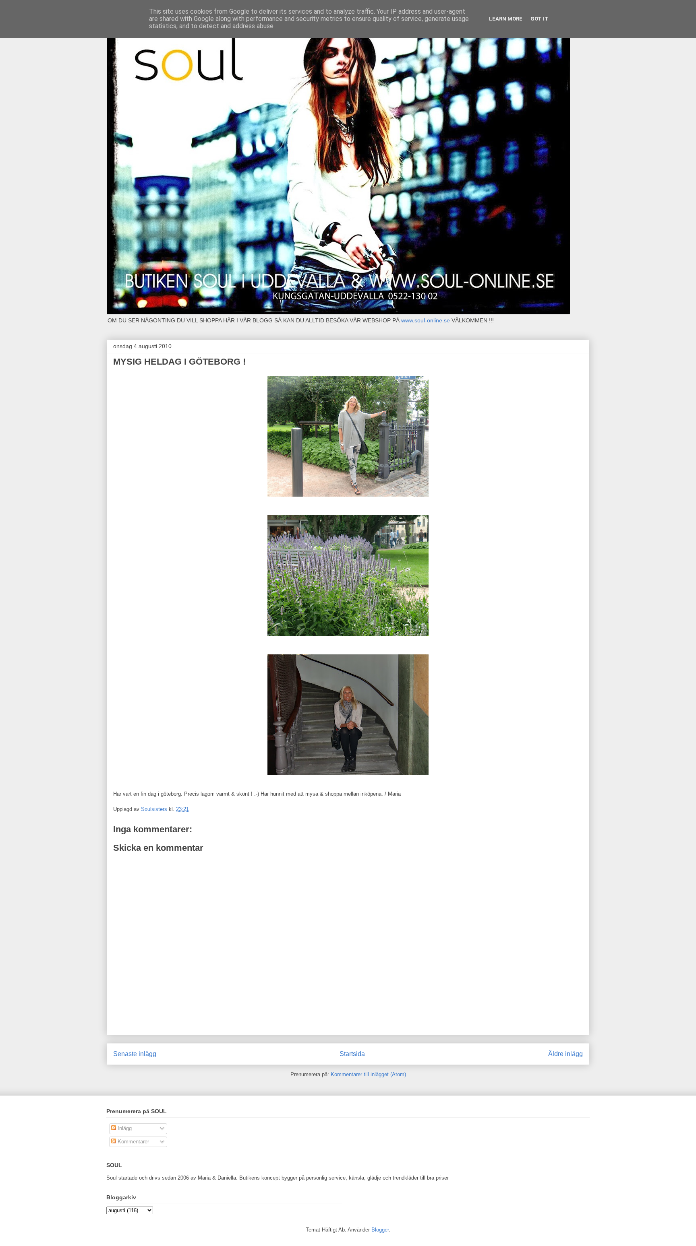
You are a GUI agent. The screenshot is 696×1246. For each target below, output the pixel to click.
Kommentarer (132, 1142)
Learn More (505, 19)
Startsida (352, 1053)
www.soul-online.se (425, 320)
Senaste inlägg (134, 1053)
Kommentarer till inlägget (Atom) (368, 1074)
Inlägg (124, 1128)
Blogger (380, 1230)
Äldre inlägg (565, 1053)
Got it (539, 19)
